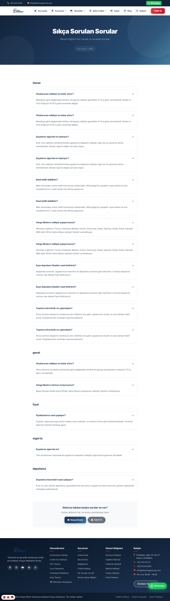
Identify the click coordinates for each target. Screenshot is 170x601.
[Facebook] (9, 567)
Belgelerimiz (83, 564)
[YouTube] (22, 567)
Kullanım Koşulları (139, 597)
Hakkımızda (83, 555)
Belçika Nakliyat (113, 568)
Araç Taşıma (55, 577)
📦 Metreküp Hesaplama (61, 582)
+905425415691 (144, 566)
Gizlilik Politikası (122, 597)
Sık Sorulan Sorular (86, 573)
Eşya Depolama (57, 568)
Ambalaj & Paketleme (59, 573)
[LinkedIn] (29, 567)
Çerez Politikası (156, 597)
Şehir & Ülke (98, 11)
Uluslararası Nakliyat (59, 555)
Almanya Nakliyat (113, 555)
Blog (130, 11)
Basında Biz (83, 559)
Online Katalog (84, 568)
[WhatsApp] (35, 567)
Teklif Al (158, 11)
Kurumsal (59, 11)
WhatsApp (155, 3)
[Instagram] (16, 567)
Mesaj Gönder (76, 520)
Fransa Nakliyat (112, 573)
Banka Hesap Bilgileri (87, 577)
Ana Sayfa (42, 11)
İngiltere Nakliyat (113, 559)
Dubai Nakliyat (112, 577)
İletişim (143, 11)
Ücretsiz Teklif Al (146, 584)
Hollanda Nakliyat (113, 564)
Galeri (117, 11)
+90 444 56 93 (16, 3)
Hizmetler (78, 11)
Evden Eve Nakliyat (58, 559)
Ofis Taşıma (55, 564)
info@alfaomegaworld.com (41, 3)
